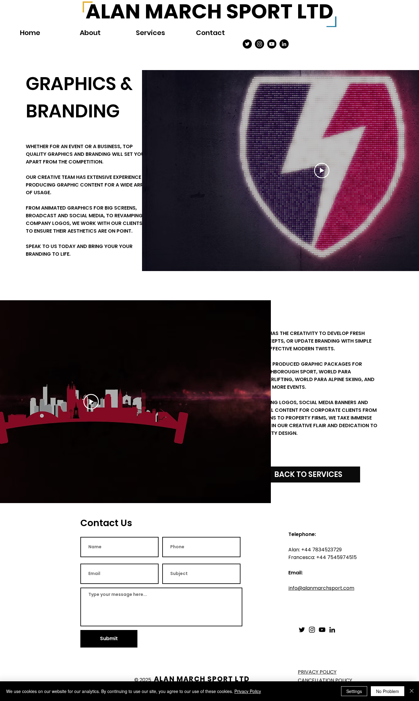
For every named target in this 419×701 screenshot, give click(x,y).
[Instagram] (259, 44)
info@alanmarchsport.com (321, 588)
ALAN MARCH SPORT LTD (202, 679)
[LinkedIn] (332, 630)
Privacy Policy (247, 691)
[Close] (411, 691)
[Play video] (321, 170)
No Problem (387, 691)
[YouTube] (271, 44)
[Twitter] (247, 44)
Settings (354, 691)
